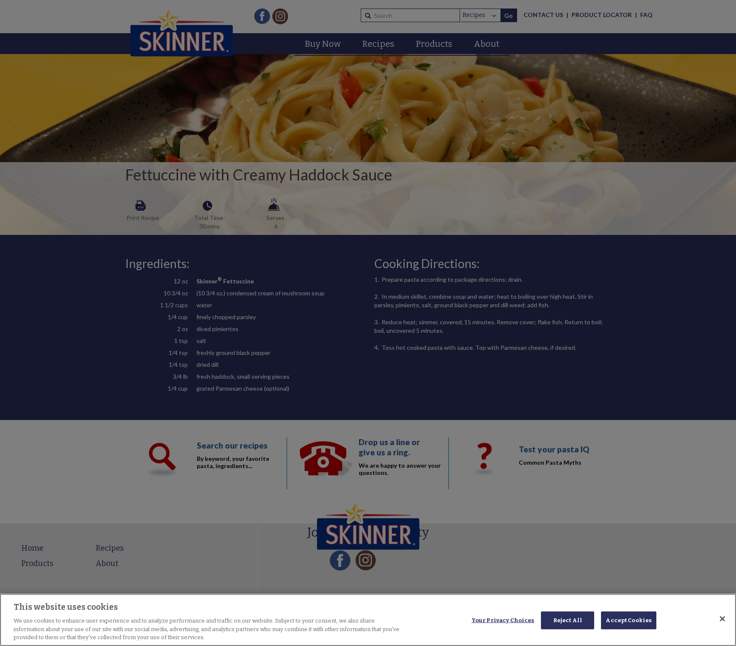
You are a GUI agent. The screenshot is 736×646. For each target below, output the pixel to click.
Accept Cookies (629, 620)
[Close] (722, 618)
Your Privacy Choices (503, 620)
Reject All (567, 620)
